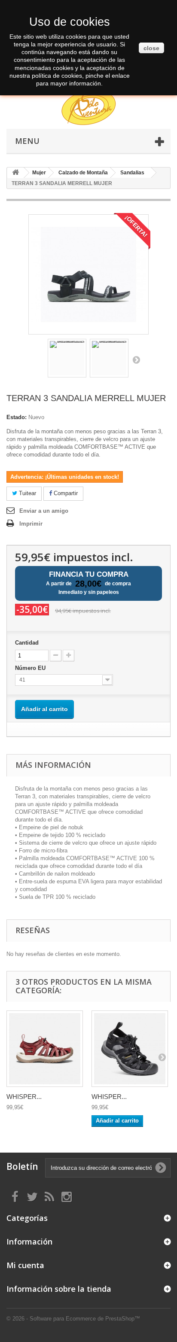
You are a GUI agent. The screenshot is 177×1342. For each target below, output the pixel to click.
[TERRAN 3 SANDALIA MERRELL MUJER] (67, 358)
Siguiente (136, 359)
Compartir (65, 493)
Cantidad (27, 642)
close (151, 48)
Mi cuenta (25, 1265)
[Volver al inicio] (15, 172)
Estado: (16, 417)
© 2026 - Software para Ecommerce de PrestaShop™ (73, 1318)
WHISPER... (24, 1096)
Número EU (31, 668)
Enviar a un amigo (43, 511)
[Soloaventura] (88, 108)
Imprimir (31, 523)
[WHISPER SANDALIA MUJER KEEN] (44, 1048)
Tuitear (26, 493)
